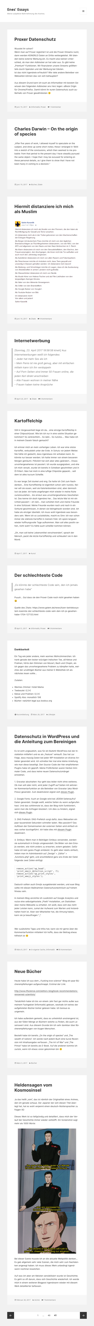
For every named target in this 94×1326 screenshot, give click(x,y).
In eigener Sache (38, 949)
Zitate (40, 184)
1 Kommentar (55, 107)
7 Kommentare (50, 1300)
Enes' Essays (18, 9)
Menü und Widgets (83, 14)
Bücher (34, 184)
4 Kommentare (46, 319)
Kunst (33, 553)
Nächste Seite (83, 1315)
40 (50, 1315)
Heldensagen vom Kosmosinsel (33, 1087)
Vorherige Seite (10, 1315)
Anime (37, 1300)
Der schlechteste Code (38, 575)
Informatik (35, 107)
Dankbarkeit (21, 649)
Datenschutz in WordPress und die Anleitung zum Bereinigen (46, 739)
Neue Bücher (27, 971)
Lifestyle (51, 714)
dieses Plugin (67, 792)
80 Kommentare (65, 949)
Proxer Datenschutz (35, 39)
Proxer (43, 107)
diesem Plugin (64, 829)
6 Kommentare (46, 399)
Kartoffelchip (28, 420)
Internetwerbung (32, 340)
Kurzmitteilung (23, 714)
